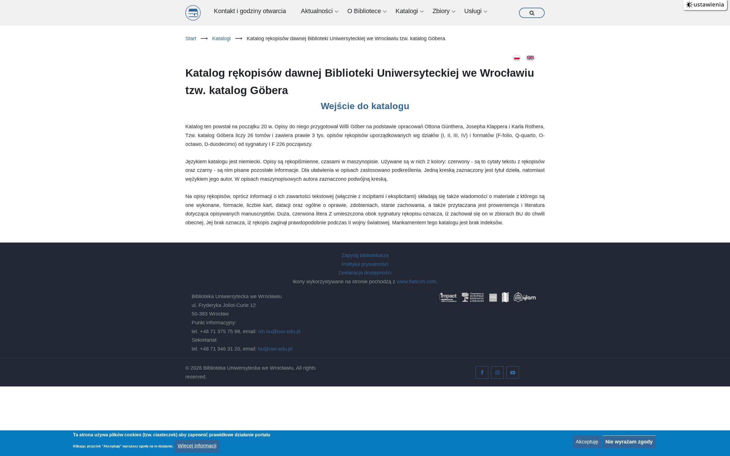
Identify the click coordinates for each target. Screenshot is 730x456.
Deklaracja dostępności (365, 273)
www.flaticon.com (416, 281)
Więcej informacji (197, 446)
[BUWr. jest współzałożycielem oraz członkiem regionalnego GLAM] (524, 299)
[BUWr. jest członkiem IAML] (505, 299)
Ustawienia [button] (709, 4)
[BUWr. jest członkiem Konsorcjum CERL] (472, 299)
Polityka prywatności (365, 264)
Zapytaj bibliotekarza (365, 255)
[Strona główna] (193, 13)
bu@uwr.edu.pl (275, 349)
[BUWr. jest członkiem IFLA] (493, 299)
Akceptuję (587, 442)
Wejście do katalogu (365, 106)
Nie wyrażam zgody (629, 442)
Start (190, 38)
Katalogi (221, 38)
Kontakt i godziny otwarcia (250, 11)
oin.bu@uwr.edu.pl (279, 331)
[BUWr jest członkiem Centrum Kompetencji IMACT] (448, 299)
